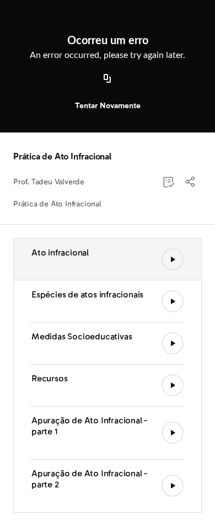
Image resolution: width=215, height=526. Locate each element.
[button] (191, 182)
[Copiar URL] (107, 79)
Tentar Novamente (108, 105)
